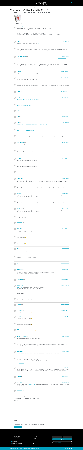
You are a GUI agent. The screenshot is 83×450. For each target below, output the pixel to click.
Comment (16, 400)
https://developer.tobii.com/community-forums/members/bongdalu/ (28, 99)
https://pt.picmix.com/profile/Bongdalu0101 (24, 105)
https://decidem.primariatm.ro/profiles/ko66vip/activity (25, 130)
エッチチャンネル (19, 390)
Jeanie (18, 367)
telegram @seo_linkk (21, 342)
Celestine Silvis (19, 164)
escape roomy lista (20, 26)
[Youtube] (72, 449)
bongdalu (18, 91)
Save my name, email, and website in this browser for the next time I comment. (29, 424)
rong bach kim (19, 77)
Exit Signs (19, 7)
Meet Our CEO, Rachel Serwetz (22, 336)
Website (15, 420)
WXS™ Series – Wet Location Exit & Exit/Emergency (27, 7)
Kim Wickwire (19, 310)
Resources (54, 3)
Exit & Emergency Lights (14, 7)
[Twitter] (68, 449)
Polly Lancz (19, 304)
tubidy (18, 248)
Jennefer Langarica (20, 316)
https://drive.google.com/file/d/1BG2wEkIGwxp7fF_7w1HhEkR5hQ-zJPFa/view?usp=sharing (32, 124)
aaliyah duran (19, 382)
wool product (19, 269)
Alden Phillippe (19, 158)
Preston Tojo (19, 178)
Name (15, 412)
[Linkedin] (70, 449)
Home (12, 3)
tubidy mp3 (19, 228)
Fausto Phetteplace (20, 142)
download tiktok (20, 279)
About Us (60, 3)
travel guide (19, 255)
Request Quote (24, 3)
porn (18, 329)
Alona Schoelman (20, 171)
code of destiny (20, 357)
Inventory (66, 3)
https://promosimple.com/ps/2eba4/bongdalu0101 (25, 111)
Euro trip (18, 258)
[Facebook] (66, 449)
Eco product (30, 274)
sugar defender (20, 285)
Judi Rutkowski (19, 222)
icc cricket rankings (32, 384)
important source (20, 351)
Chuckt (18, 62)
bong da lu (19, 71)
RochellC (18, 41)
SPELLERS (19, 376)
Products (16, 3)
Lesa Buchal (19, 193)
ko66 (18, 128)
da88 (18, 116)
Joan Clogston (19, 208)
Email (15, 416)
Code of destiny (21, 363)
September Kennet (20, 235)
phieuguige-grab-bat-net (21, 56)
